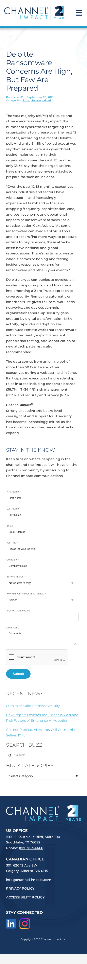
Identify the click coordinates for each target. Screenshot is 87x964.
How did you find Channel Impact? (27, 593)
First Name (13, 491)
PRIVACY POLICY (20, 888)
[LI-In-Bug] (11, 920)
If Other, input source (18, 610)
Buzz (25, 100)
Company (12, 559)
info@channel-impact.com (28, 880)
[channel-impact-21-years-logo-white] (43, 806)
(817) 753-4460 (31, 848)
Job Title (12, 542)
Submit (18, 674)
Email (10, 525)
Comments (12, 627)
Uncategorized (41, 100)
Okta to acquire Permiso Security (33, 706)
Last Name (13, 508)
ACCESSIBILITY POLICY (25, 897)
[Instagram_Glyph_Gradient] (24, 920)
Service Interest (16, 576)
